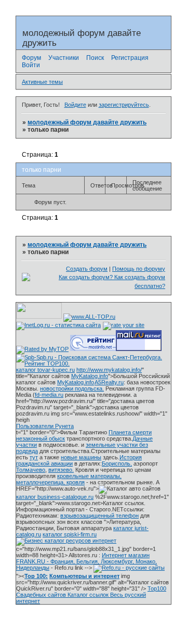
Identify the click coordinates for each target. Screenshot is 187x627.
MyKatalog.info (89, 376)
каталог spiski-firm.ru (70, 534)
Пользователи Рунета (45, 426)
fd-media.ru (49, 395)
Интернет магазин (126, 555)
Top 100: (36, 576)
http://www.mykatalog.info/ (109, 370)
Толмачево (30, 470)
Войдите (75, 105)
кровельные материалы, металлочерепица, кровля (69, 479)
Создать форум (87, 269)
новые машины (81, 457)
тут (34, 457)
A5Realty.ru (109, 382)
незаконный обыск (40, 438)
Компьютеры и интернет (84, 576)
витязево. (61, 470)
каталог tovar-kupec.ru (45, 370)
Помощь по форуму (138, 269)
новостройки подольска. (72, 388)
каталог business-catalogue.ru (55, 497)
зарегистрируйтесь (124, 105)
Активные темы (42, 82)
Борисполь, (117, 463)
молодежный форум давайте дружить (87, 122)
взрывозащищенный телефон (99, 515)
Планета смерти (130, 432)
